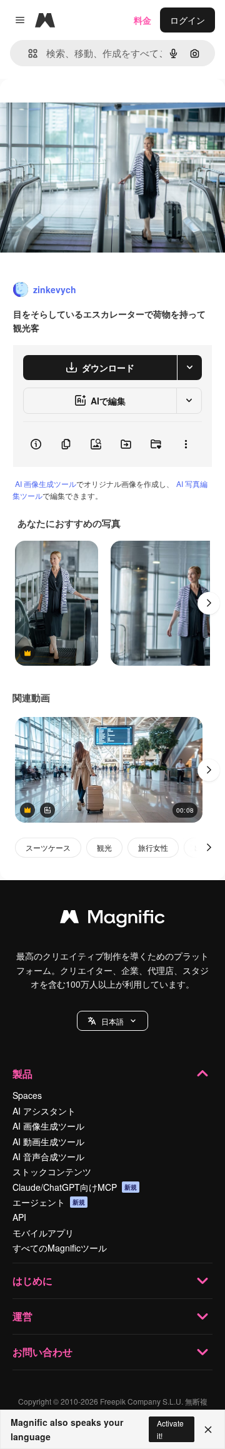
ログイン (187, 20)
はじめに (32, 1280)
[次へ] (209, 603)
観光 (104, 847)
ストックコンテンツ (51, 1171)
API (19, 1217)
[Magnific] (112, 919)
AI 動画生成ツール (48, 1141)
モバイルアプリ (43, 1232)
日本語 (112, 1021)
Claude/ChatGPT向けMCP (74, 1187)
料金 (142, 20)
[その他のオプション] (185, 444)
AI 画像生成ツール (45, 483)
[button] (112, 1021)
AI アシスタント (44, 1111)
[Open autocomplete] (28, 53)
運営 (22, 1316)
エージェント (48, 1202)
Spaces (27, 1095)
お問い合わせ (42, 1352)
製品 (22, 1073)
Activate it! (170, 1429)
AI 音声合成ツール (48, 1156)
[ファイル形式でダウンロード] (189, 367)
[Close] (208, 1429)
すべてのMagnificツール (59, 1247)
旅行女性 (153, 847)
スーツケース (48, 847)
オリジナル (85, 107)
